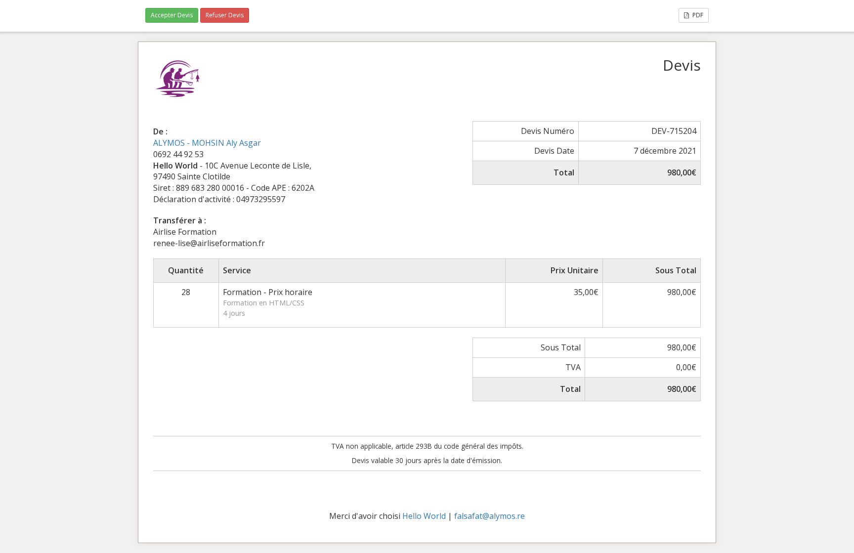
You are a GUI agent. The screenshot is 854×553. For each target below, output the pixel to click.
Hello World (424, 515)
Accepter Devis (172, 15)
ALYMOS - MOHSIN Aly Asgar (207, 142)
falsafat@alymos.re (489, 515)
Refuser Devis (225, 15)
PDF (697, 15)
